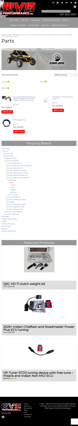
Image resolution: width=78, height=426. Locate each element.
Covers (13, 185)
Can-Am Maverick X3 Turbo (17, 173)
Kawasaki (35, 20)
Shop (9, 35)
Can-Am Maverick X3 (14, 168)
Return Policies (69, 406)
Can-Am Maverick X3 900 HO (18, 178)
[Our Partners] (58, 2)
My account (28, 408)
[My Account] (62, 2)
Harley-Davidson (18, 25)
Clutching (9, 36)
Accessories (33, 25)
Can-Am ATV (8, 153)
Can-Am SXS (32, 35)
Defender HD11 (11, 158)
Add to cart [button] (7, 112)
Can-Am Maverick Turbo (16, 200)
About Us (27, 406)
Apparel (45, 25)
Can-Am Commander (13, 212)
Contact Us (28, 414)
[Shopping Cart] (71, 2)
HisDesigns (67, 408)
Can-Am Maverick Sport (15, 204)
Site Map (43, 406)
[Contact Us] (74, 2)
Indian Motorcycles (51, 20)
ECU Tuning (12, 195)
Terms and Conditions (55, 406)
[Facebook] (74, 7)
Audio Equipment (59, 25)
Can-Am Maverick (45, 35)
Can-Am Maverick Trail (15, 207)
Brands (15, 35)
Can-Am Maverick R (14, 163)
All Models (14, 20)
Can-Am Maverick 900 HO (16, 175)
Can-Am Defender (12, 214)
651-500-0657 (68, 14)
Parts (11, 183)
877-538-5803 (6, 413)
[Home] (53, 2)
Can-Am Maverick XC (14, 209)
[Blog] (66, 2)
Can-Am (25, 20)
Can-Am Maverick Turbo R (16, 170)
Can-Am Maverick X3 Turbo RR (18, 166)
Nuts (13, 187)
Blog (25, 410)
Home (4, 35)
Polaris (65, 20)
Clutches (12, 192)
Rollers (13, 190)
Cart (25, 412)
